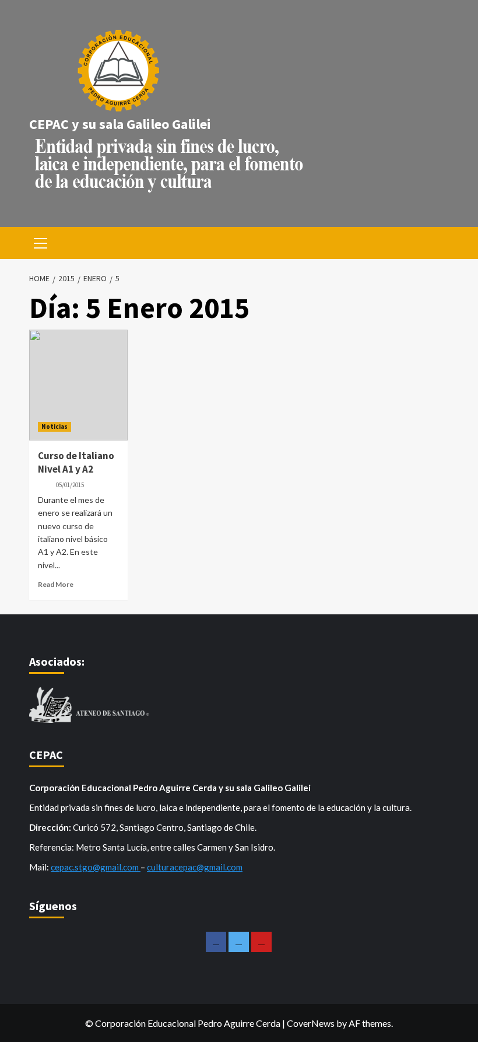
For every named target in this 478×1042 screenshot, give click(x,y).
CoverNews (311, 1023)
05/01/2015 (70, 485)
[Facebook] (216, 942)
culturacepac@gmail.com (194, 867)
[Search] (435, 242)
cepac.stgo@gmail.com (95, 867)
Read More (55, 584)
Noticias (54, 426)
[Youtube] (261, 942)
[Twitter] (239, 942)
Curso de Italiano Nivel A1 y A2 (76, 462)
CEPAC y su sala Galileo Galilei (120, 124)
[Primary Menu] (40, 241)
